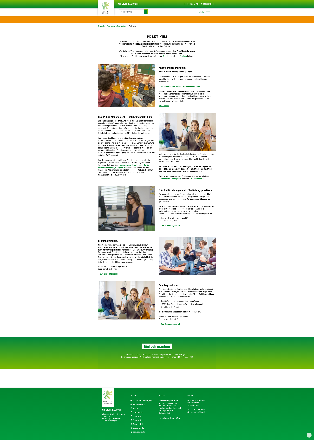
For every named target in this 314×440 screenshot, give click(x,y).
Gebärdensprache (139, 432)
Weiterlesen (164, 105)
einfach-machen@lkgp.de (155, 357)
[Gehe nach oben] (309, 435)
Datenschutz (137, 420)
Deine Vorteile (138, 412)
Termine (136, 408)
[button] (204, 11)
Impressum (137, 416)
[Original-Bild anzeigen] (126, 85)
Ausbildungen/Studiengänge (116, 26)
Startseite (101, 26)
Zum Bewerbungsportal (170, 225)
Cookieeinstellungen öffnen (171, 418)
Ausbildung (167, 56)
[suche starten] (146, 11)
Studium (183, 56)
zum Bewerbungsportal (167, 400)
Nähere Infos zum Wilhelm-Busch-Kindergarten (180, 86)
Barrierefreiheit (138, 424)
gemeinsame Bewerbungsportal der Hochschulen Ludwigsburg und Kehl (124, 166)
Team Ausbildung (139, 404)
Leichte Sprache (138, 428)
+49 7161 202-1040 (185, 357)
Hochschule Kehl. (198, 179)
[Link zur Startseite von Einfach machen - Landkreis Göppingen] (106, 8)
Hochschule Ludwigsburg (171, 179)
